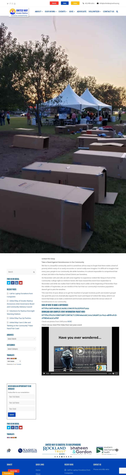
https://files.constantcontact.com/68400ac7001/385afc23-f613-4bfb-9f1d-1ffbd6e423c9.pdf (79, 316)
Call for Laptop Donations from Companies (77, 471)
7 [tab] (68, 456)
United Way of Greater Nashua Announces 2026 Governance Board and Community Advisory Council (20, 303)
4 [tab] (61, 456)
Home (38, 469)
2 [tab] (57, 456)
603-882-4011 (104, 469)
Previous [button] (9, 450)
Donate (54, 3)
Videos (75, 3)
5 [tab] (64, 456)
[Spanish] (14, 358)
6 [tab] (66, 456)
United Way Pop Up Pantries (20, 318)
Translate (19, 364)
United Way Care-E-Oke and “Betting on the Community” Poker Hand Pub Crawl (20, 325)
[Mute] (113, 373)
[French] (10, 358)
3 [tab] (59, 456)
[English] (8, 358)
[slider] (79, 373)
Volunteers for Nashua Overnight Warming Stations (21, 312)
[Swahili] (16, 358)
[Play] (44, 373)
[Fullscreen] (117, 373)
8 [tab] (70, 456)
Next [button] (116, 450)
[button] (80, 351)
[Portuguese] (12, 358)
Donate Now (13, 471)
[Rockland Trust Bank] (81, 451)
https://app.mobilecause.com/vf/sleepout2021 (65, 308)
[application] (80, 351)
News (64, 3)
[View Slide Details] (27, 451)
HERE (69, 321)
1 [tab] (55, 456)
